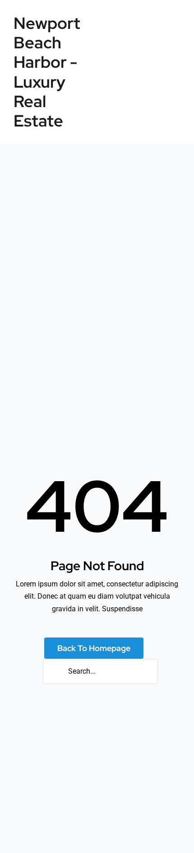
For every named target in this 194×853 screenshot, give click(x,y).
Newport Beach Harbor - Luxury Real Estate (47, 71)
